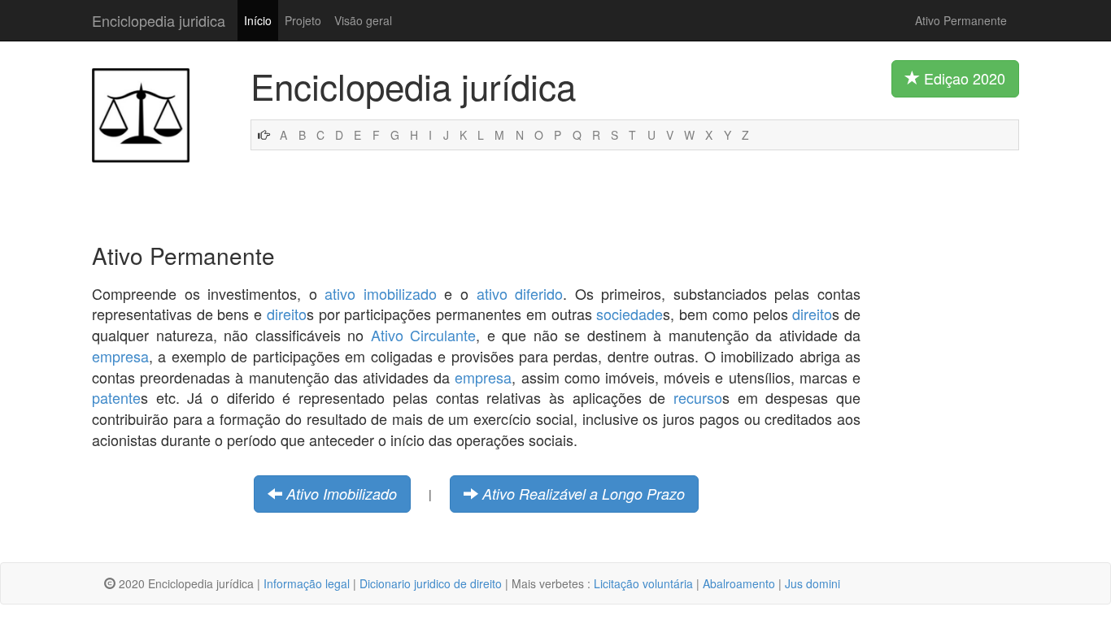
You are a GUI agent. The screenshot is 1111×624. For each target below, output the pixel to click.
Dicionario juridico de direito (430, 583)
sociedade (629, 313)
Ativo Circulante (424, 334)
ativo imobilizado (381, 293)
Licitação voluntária (643, 583)
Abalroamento (739, 583)
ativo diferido (520, 293)
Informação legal (307, 583)
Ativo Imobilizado (341, 493)
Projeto (303, 20)
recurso (697, 397)
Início (258, 20)
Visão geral (363, 20)
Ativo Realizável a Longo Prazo (583, 493)
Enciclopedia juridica (158, 20)
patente (116, 397)
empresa (120, 355)
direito (287, 313)
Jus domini (812, 583)
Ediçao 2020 (962, 78)
